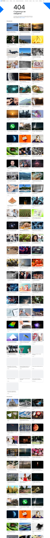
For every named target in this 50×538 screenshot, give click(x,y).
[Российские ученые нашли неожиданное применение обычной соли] (37, 116)
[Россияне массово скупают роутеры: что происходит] (25, 116)
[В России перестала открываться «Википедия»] (12, 314)
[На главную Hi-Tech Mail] (3, 1)
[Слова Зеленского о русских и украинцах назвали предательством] (12, 165)
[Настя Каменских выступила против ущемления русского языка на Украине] (37, 240)
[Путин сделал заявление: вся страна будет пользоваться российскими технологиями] (37, 504)
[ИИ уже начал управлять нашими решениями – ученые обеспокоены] (12, 401)
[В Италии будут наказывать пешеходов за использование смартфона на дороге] (12, 351)
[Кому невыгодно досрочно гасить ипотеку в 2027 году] (37, 475)
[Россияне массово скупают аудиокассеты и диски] (25, 140)
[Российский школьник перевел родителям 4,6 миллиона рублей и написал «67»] (25, 29)
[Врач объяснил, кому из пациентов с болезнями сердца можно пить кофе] (25, 388)
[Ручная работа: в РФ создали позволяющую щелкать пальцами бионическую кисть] (12, 364)
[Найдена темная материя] (12, 376)
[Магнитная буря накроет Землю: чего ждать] (12, 116)
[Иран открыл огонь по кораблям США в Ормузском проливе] (25, 264)
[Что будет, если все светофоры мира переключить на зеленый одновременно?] (25, 413)
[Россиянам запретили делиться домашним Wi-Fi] (37, 190)
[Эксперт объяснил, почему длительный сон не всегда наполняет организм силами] (25, 401)
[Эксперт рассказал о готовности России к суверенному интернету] (25, 463)
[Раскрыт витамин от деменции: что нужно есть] (12, 103)
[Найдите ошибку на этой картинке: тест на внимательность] (25, 314)
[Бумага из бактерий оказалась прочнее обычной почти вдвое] (12, 339)
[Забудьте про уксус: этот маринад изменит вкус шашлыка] (37, 78)
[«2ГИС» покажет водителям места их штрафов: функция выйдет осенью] (37, 215)
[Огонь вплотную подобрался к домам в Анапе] (25, 438)
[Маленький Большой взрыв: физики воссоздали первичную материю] (37, 463)
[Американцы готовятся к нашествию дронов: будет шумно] (12, 426)
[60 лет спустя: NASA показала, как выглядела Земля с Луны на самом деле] (12, 78)
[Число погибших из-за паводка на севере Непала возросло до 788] (12, 475)
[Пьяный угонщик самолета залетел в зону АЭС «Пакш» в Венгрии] (12, 29)
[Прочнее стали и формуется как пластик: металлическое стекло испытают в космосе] (37, 153)
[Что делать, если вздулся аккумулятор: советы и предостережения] (12, 277)
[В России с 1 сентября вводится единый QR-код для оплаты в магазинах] (37, 252)
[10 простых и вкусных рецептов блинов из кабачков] (37, 91)
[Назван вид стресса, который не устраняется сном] (12, 215)
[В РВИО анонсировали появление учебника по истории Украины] (25, 339)
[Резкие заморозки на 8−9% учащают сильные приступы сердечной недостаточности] (37, 302)
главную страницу (22, 17)
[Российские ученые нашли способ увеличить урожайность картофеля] (25, 215)
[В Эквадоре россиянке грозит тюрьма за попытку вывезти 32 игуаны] (37, 178)
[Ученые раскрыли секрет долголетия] (12, 66)
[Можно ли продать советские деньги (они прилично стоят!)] (37, 66)
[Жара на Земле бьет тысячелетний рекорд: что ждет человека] (25, 78)
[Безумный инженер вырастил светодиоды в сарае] (37, 326)
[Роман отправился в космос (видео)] (25, 426)
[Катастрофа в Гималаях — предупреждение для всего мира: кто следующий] (25, 504)
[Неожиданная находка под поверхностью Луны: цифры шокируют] (37, 54)
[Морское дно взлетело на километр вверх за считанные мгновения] (25, 516)
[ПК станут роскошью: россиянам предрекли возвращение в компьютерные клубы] (25, 252)
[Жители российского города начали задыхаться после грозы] (25, 302)
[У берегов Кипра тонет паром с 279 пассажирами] (25, 41)
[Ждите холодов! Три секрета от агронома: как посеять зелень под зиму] (25, 240)
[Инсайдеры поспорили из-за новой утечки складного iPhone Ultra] (12, 450)
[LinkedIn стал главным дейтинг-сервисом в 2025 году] (37, 450)
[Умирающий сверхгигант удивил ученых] (25, 54)
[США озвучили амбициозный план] (37, 364)
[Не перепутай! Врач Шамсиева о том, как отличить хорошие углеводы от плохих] (37, 413)
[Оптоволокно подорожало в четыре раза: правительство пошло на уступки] (12, 388)
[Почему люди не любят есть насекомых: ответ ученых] (12, 153)
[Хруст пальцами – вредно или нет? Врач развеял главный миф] (37, 438)
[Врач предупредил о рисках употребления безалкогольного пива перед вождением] (25, 227)
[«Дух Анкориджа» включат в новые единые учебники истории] (25, 277)
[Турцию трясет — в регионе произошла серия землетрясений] (37, 227)
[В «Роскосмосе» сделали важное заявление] (25, 376)
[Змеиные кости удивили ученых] (12, 252)
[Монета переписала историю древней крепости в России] (12, 326)
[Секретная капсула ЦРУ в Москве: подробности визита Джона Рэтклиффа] (12, 54)
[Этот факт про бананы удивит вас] (37, 41)
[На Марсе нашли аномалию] (37, 528)
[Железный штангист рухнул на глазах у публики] (12, 240)
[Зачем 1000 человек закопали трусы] (12, 516)
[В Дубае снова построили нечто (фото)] (37, 314)
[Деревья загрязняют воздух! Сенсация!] (37, 351)
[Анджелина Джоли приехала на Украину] (25, 450)
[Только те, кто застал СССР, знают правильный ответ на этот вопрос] (25, 528)
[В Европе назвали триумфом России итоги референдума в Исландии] (25, 165)
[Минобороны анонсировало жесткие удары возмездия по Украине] (25, 128)
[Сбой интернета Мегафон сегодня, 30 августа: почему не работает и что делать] (12, 438)
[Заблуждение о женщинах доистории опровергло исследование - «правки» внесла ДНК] (25, 66)
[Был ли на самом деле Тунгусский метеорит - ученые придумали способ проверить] (37, 128)
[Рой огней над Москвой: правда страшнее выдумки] (12, 528)
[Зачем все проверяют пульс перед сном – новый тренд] (12, 190)
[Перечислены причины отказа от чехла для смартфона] (37, 140)
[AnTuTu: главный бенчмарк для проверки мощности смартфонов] (25, 475)
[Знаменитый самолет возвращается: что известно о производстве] (25, 91)
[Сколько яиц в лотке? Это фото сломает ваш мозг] (12, 202)
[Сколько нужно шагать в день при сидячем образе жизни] (12, 487)
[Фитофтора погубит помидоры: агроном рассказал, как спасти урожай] (37, 264)
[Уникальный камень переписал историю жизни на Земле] (37, 29)
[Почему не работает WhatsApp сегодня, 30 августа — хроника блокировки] (12, 128)
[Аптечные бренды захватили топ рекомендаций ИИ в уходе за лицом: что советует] (25, 364)
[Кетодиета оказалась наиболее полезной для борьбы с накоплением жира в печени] (37, 277)
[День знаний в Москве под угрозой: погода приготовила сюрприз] (12, 41)
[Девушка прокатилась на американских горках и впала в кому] (12, 413)
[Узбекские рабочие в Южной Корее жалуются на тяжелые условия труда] (12, 178)
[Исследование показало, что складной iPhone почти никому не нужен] (37, 401)
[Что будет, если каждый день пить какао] (37, 516)
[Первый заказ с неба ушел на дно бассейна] (25, 190)
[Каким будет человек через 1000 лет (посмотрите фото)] (37, 202)
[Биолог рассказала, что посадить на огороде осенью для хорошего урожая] (37, 426)
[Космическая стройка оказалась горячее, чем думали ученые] (12, 227)
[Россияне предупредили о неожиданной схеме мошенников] (25, 289)
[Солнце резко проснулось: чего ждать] (12, 91)
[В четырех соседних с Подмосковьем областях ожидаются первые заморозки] (12, 264)
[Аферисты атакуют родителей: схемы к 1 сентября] (25, 351)
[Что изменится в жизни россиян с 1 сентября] (37, 339)
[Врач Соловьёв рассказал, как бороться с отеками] (12, 463)
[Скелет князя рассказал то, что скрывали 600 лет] (12, 504)
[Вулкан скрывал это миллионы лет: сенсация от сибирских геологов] (25, 103)
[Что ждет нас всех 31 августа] (37, 165)
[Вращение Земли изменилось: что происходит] (12, 140)
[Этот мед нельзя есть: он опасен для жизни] (25, 202)
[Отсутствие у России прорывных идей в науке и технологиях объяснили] (12, 289)
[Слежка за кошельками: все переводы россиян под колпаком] (25, 326)
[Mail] (1, 1)
